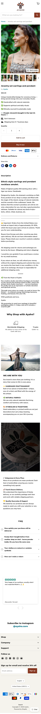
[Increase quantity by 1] (19, 130)
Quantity (4, 126)
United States (19, 686)
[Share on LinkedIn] (10, 165)
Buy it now (20, 145)
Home (3, 21)
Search (20, 705)
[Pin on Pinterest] (14, 165)
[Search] (37, 15)
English (19, 681)
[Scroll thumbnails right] (38, 78)
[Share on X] (6, 165)
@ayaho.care (20, 626)
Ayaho (5, 89)
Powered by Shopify (20, 709)
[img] (20, 580)
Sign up (32, 671)
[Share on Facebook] (2, 165)
